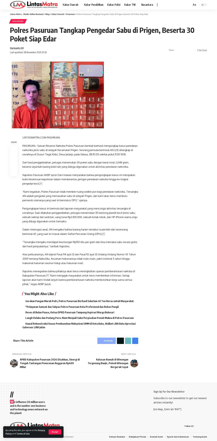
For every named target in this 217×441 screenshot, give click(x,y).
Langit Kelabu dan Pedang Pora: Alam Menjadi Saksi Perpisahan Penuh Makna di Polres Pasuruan (79, 318)
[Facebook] (198, 426)
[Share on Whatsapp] (187, 50)
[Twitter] (202, 426)
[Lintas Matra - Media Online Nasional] (34, 5)
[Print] (14, 172)
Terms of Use (23, 433)
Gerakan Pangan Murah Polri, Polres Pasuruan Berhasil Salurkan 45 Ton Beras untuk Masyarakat (79, 301)
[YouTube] (206, 426)
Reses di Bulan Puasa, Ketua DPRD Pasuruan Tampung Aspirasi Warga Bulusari (69, 312)
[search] (189, 5)
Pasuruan (18, 21)
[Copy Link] (192, 50)
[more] (157, 5)
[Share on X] (182, 50)
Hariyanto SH (17, 48)
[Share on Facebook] (177, 50)
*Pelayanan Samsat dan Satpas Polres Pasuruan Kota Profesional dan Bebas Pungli (72, 306)
